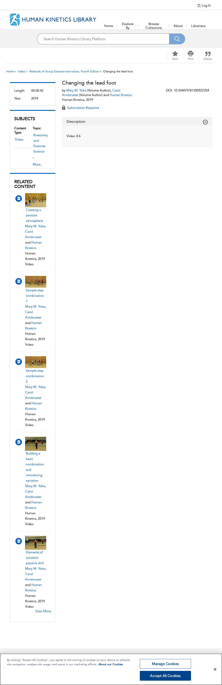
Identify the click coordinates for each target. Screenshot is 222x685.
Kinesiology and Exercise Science (41, 143)
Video (21, 71)
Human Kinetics (121, 95)
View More (43, 611)
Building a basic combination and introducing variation (35, 467)
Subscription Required (82, 108)
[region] (111, 669)
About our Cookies (110, 664)
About (178, 26)
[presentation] (35, 200)
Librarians (198, 26)
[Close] (215, 669)
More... (38, 164)
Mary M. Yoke (35, 226)
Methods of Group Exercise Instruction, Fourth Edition (64, 71)
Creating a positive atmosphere (34, 215)
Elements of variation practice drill (35, 557)
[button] (190, 55)
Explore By (127, 26)
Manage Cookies (165, 664)
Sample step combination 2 (35, 376)
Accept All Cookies (165, 676)
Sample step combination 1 (35, 295)
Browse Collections (153, 26)
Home (108, 26)
